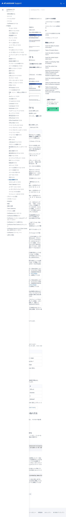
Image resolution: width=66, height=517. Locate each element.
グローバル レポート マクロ (16, 80)
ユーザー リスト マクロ (15, 186)
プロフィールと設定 (12, 196)
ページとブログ (11, 18)
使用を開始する (11, 13)
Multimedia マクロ (13, 108)
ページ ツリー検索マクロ (15, 134)
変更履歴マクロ (13, 35)
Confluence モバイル (12, 23)
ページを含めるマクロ (14, 90)
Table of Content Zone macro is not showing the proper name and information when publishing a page (52, 90)
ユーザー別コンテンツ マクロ (16, 52)
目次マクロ (11, 177)
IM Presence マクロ (14, 87)
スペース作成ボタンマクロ (15, 66)
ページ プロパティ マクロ (15, 127)
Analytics (9, 201)
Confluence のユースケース (14, 213)
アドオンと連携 (11, 211)
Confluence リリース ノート (14, 232)
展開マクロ (11, 73)
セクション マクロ (13, 165)
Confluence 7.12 (10, 9)
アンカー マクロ (13, 28)
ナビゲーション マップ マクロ (16, 110)
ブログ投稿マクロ (13, 33)
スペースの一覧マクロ (14, 172)
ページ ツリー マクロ (14, 132)
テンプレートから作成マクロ (16, 63)
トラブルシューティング (51, 37)
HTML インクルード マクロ (16, 82)
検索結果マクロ (13, 162)
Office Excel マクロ (14, 118)
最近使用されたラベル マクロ (16, 153)
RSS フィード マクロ (14, 160)
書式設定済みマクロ (14, 115)
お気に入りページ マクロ (15, 75)
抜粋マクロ (11, 70)
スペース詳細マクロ (14, 170)
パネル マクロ (12, 137)
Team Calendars (11, 208)
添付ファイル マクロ (14, 30)
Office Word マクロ (14, 122)
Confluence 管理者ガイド (13, 215)
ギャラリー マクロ (13, 78)
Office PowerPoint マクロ (15, 120)
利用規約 (40, 512)
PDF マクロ (12, 139)
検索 (61, 3)
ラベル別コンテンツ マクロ (16, 50)
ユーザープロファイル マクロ (16, 189)
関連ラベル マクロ (13, 155)
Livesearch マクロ (13, 103)
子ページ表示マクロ (14, 42)
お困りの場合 (10, 235)
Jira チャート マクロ (14, 96)
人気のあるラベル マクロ (15, 142)
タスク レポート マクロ (15, 182)
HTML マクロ (12, 85)
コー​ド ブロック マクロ (15, 45)
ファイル (9, 21)
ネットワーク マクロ (14, 113)
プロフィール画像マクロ (15, 144)
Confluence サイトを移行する (14, 222)
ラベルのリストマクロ (14, 101)
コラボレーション (11, 199)
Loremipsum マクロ (14, 106)
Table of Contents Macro (51, 50)
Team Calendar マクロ (14, 184)
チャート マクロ (13, 38)
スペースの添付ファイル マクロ (17, 167)
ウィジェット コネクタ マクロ (16, 194)
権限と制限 (10, 206)
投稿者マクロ (12, 58)
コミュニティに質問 (52, 109)
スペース (9, 16)
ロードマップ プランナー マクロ (17, 158)
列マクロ (11, 47)
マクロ (9, 26)
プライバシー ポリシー (30, 512)
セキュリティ (48, 512)
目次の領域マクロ (13, 179)
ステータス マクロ (13, 174)
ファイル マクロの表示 (14, 191)
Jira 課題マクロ (13, 98)
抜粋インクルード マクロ (15, 68)
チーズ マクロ (12, 40)
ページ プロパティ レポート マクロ (18, 130)
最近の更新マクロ (13, 150)
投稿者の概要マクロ (14, 61)
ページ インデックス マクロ (16, 125)
